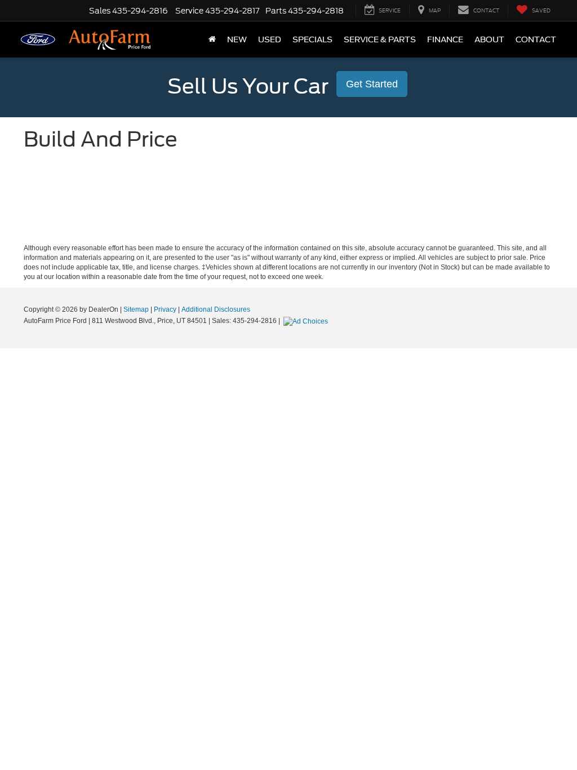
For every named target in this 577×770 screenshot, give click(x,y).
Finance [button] (445, 39)
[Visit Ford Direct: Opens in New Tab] (307, 321)
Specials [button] (312, 39)
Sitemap (136, 309)
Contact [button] (536, 39)
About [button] (489, 39)
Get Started (372, 84)
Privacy (165, 309)
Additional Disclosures (215, 309)
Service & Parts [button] (380, 39)
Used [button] (269, 39)
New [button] (237, 39)
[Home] (212, 39)
